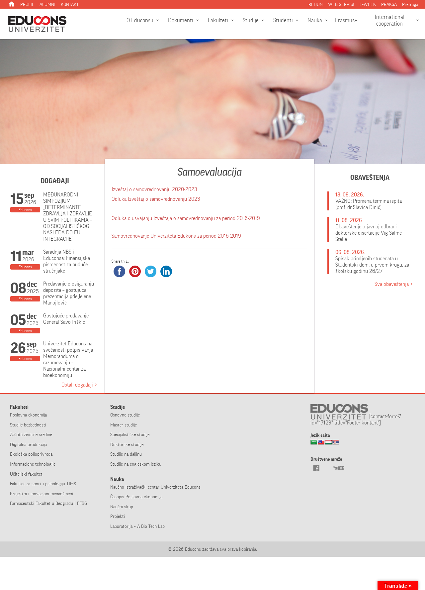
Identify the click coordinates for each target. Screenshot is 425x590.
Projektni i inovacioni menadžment (42, 493)
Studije (251, 20)
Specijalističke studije (129, 434)
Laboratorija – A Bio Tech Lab (137, 526)
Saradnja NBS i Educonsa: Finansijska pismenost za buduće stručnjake (66, 261)
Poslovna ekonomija (28, 414)
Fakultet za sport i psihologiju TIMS (43, 483)
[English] (321, 444)
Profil (27, 4)
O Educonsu (140, 20)
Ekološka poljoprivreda (31, 454)
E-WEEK (368, 4)
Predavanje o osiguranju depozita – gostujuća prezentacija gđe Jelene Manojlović (68, 293)
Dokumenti (180, 20)
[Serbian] (335, 444)
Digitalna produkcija (28, 444)
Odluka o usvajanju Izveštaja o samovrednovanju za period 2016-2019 (186, 218)
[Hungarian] (328, 444)
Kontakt (70, 4)
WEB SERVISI (341, 4)
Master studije (123, 424)
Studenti (283, 20)
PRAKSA (389, 4)
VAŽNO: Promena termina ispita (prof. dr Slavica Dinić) (368, 204)
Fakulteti (218, 20)
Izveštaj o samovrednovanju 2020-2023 (154, 189)
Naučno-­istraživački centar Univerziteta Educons (155, 487)
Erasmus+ (346, 20)
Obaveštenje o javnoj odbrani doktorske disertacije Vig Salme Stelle (368, 232)
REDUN (315, 4)
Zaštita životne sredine (31, 434)
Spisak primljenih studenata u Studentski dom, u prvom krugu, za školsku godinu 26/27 (372, 264)
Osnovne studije (125, 414)
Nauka (314, 20)
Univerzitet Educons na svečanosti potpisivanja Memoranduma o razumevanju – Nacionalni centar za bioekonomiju (68, 359)
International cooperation (389, 20)
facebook (316, 468)
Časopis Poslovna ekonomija (136, 496)
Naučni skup (121, 506)
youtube (338, 468)
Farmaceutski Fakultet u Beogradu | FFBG (48, 503)
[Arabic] (313, 444)
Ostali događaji (77, 385)
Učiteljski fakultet (26, 474)
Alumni (47, 4)
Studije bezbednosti (28, 424)
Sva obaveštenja (392, 284)
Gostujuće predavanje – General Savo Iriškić (67, 318)
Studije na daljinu (126, 454)
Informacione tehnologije (32, 464)
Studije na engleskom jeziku (135, 464)
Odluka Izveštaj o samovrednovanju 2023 (156, 199)
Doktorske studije (126, 444)
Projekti (117, 516)
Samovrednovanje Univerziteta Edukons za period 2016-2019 (176, 236)
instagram (327, 468)
